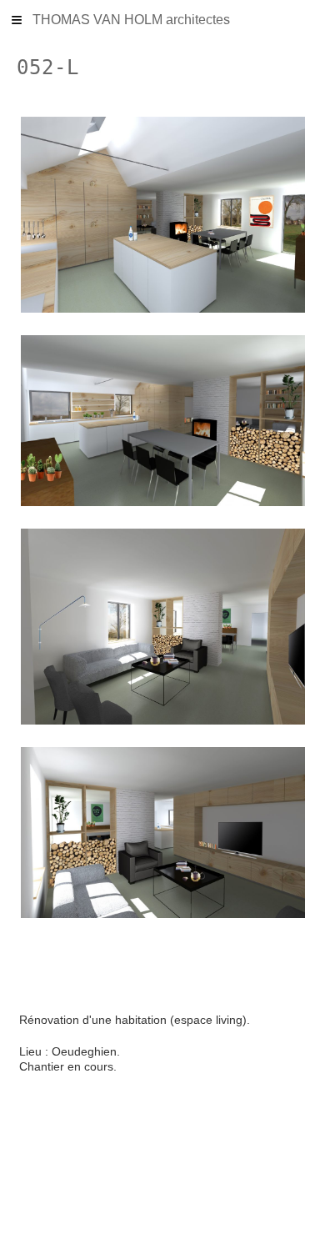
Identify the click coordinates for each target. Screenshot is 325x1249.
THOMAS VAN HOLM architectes (131, 20)
